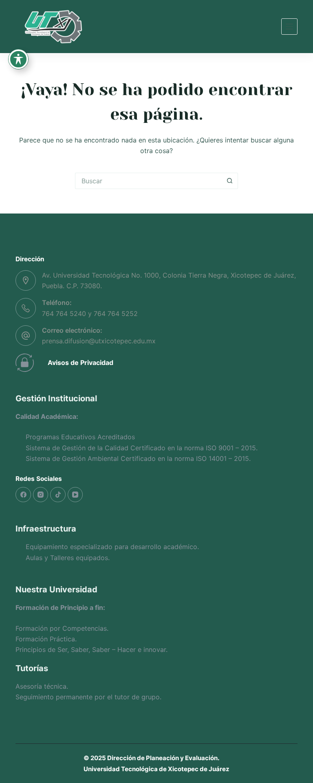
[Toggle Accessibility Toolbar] (18, 59)
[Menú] (289, 26)
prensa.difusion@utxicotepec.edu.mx (99, 341)
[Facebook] (23, 495)
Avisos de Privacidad (80, 362)
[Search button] (230, 181)
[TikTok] (58, 495)
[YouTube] (75, 495)
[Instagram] (40, 495)
